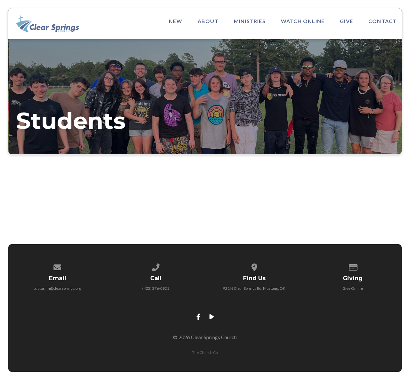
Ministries (250, 21)
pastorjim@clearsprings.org (57, 288)
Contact (382, 21)
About (208, 21)
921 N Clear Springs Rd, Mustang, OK (254, 288)
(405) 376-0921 (155, 288)
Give (346, 21)
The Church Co (205, 352)
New (175, 21)
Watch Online (302, 21)
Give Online (352, 288)
